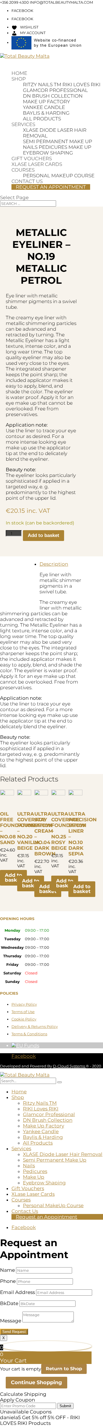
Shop (18, 79)
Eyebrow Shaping (48, 153)
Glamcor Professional (55, 90)
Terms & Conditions (29, 1034)
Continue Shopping (36, 1382)
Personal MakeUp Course (58, 175)
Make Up (79, 147)
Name (7, 1270)
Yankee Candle (44, 107)
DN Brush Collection (53, 96)
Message (10, 1321)
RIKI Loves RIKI (81, 84)
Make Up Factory (46, 101)
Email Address (17, 1292)
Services (23, 124)
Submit (65, 1406)
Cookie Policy (23, 1019)
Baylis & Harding (46, 113)
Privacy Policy (24, 1004)
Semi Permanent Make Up (57, 141)
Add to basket (43, 535)
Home (19, 73)
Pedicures (53, 147)
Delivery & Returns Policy (34, 1026)
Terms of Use (23, 1011)
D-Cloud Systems (69, 1066)
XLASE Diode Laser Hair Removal (62, 1154)
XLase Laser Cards (36, 164)
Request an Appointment (51, 187)
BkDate (9, 1303)
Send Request (14, 1332)
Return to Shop (64, 1368)
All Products (42, 119)
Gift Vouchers (31, 158)
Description (53, 564)
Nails (30, 147)
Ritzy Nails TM (42, 84)
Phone (8, 1281)
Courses (23, 170)
